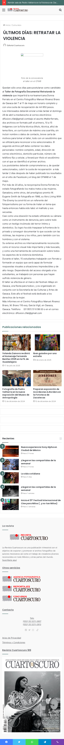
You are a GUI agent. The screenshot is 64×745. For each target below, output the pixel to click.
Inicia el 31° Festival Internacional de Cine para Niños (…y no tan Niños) (41, 502)
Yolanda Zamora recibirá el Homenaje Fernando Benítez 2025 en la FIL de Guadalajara (16, 357)
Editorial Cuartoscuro (15, 45)
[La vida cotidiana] (10, 477)
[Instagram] (34, 630)
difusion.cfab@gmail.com (28, 313)
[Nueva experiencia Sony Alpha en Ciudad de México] (10, 451)
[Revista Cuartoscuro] (19, 9)
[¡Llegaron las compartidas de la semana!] (10, 464)
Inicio (7, 25)
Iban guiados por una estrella (45, 355)
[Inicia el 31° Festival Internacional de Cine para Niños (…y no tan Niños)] (10, 504)
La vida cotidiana (30, 473)
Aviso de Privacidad (11, 638)
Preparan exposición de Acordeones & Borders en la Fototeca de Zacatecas (47, 393)
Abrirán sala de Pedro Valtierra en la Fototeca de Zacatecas (35, 2)
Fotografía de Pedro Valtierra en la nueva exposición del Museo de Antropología (15, 393)
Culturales (16, 25)
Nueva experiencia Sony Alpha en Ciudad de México (39, 449)
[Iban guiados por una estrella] (47, 342)
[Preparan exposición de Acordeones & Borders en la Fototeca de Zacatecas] (47, 378)
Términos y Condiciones (13, 642)
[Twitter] (30, 630)
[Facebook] (26, 630)
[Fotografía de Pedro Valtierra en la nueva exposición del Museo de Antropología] (16, 378)
